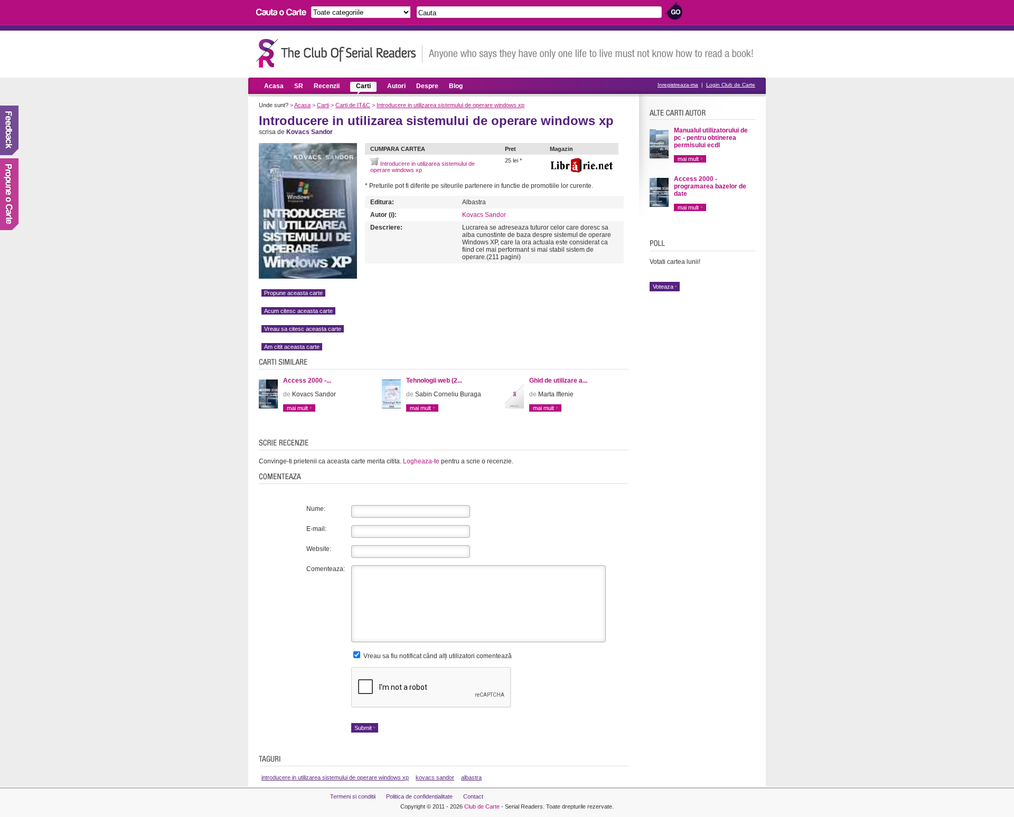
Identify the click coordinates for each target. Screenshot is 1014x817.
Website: (318, 549)
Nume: (315, 508)
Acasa (274, 86)
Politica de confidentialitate (419, 796)
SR (298, 86)
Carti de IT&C (352, 105)
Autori (396, 86)
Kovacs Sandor (484, 214)
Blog (456, 86)
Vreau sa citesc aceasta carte (302, 329)
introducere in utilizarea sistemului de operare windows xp (335, 777)
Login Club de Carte (730, 85)
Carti (363, 86)
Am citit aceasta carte (292, 347)
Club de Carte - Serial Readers (339, 53)
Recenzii (327, 86)
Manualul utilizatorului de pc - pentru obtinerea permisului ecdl (711, 138)
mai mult (297, 408)
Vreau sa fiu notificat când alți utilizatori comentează (437, 656)
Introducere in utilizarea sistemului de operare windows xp (450, 105)
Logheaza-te (421, 461)
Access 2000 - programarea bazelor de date (710, 186)
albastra (471, 777)
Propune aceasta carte (293, 293)
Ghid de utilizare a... (558, 380)
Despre (427, 86)
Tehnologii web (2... (434, 380)
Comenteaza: (325, 569)
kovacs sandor (435, 777)
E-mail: (316, 529)
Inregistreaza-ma (678, 85)
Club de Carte (482, 806)
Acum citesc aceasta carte (298, 311)
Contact (473, 796)
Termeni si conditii (352, 796)
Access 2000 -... (307, 380)
